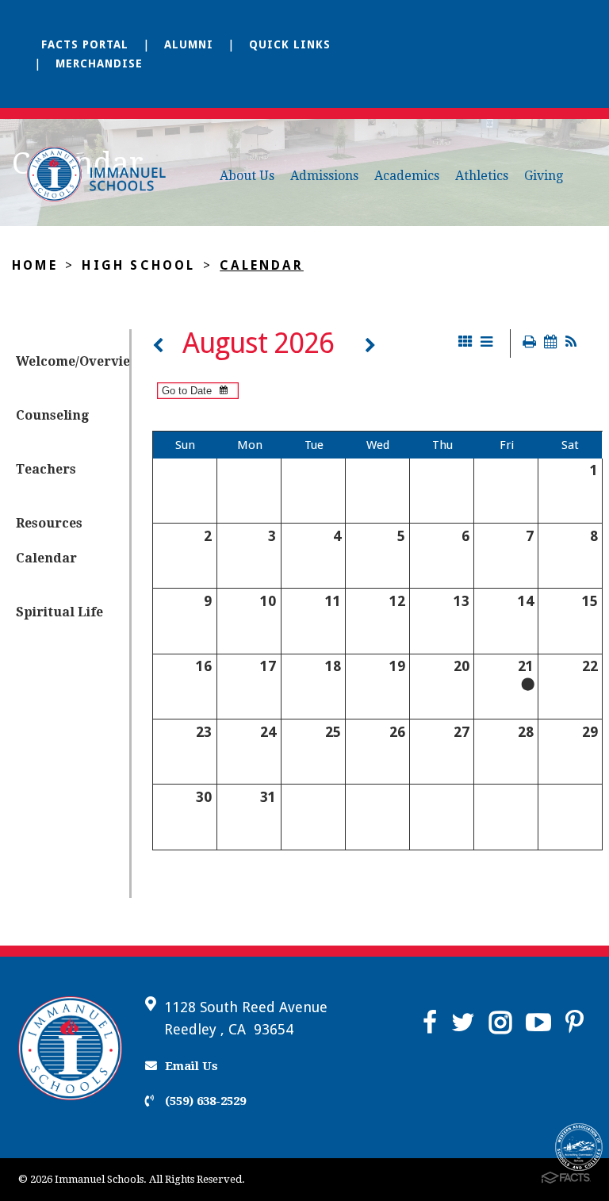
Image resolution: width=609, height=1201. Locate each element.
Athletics (481, 175)
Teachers (46, 469)
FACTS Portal (84, 44)
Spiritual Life (59, 612)
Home (35, 265)
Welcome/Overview (72, 361)
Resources (49, 523)
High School (138, 265)
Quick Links (290, 44)
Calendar (262, 265)
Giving (543, 175)
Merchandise (99, 63)
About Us (247, 175)
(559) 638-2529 (204, 1101)
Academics (406, 175)
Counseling (52, 415)
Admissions (324, 175)
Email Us (191, 1066)
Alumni (188, 44)
